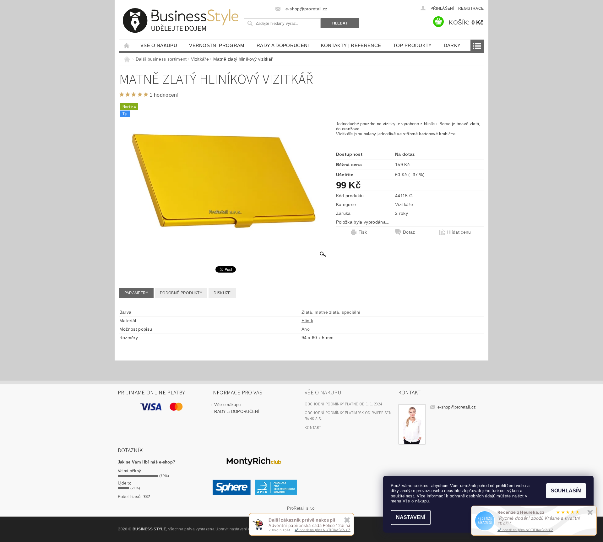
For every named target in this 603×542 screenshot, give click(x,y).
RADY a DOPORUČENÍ (283, 45)
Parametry (136, 293)
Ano (306, 329)
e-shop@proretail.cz (456, 407)
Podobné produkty (181, 293)
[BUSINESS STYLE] (180, 20)
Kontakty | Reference (351, 45)
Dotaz (409, 232)
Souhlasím (566, 490)
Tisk (363, 232)
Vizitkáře (404, 204)
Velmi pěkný (129, 471)
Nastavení (410, 517)
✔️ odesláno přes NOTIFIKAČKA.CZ (525, 530)
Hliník (307, 320)
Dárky (452, 45)
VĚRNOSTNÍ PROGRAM (216, 45)
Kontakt (313, 428)
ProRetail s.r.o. (301, 508)
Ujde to (124, 483)
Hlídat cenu (459, 232)
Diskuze (222, 293)
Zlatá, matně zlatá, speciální (331, 312)
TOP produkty (412, 45)
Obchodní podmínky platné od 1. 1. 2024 (343, 404)
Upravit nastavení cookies (238, 529)
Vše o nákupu (158, 45)
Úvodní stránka (126, 45)
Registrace (471, 8)
